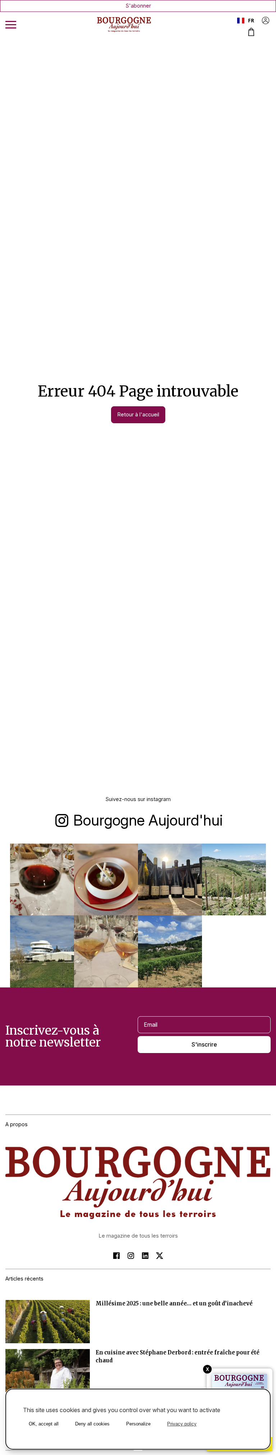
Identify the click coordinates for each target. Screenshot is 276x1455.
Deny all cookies (92, 1424)
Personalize (138, 1424)
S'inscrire (204, 1044)
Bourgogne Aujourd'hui (148, 820)
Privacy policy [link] (182, 1424)
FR (251, 20)
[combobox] (246, 20)
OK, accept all (44, 1424)
